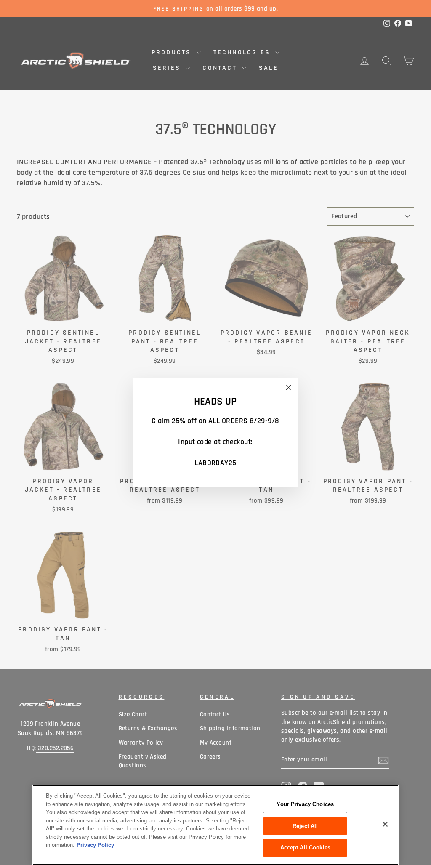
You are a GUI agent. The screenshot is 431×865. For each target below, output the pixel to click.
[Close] (385, 824)
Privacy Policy (95, 845)
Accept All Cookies (305, 847)
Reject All (305, 826)
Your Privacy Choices (305, 804)
